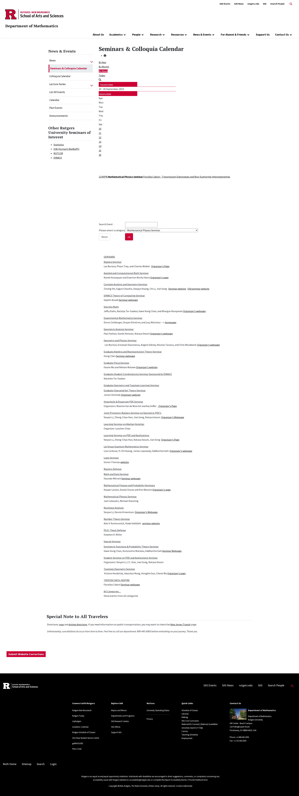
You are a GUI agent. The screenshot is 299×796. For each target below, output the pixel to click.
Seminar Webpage (172, 550)
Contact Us (282, 34)
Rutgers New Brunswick (81, 710)
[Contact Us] (291, 35)
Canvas (185, 731)
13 (100, 141)
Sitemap (26, 764)
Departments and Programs (122, 716)
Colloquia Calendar (60, 76)
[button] (91, 61)
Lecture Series (57, 84)
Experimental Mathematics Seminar (123, 318)
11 (100, 133)
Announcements (58, 115)
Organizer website (130, 394)
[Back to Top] (292, 788)
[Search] (100, 79)
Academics (116, 34)
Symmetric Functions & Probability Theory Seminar (131, 546)
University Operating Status (158, 710)
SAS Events (225, 3)
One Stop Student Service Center (85, 738)
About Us (98, 34)
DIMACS (58, 157)
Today (102, 75)
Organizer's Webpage (172, 417)
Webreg (185, 717)
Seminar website (177, 288)
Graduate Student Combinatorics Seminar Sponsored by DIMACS (138, 374)
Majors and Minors (119, 710)
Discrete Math (111, 306)
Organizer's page (159, 277)
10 (100, 128)
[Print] (105, 55)
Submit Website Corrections (26, 654)
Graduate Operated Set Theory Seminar (125, 390)
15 (100, 150)
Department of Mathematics (31, 25)
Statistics (59, 144)
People (136, 34)
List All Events (57, 92)
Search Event (106, 224)
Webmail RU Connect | (191, 724)
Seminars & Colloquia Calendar (68, 68)
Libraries (185, 713)
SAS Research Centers (120, 721)
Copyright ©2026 (116, 786)
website (124, 462)
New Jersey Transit (180, 624)
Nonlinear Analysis (114, 507)
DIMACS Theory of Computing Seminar (124, 295)
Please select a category (112, 230)
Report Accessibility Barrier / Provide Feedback (184, 780)
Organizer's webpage (194, 311)
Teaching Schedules (190, 734)
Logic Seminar (111, 457)
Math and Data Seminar (116, 474)
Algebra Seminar (112, 261)
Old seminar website (198, 288)
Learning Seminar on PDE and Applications (126, 435)
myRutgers (76, 721)
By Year (102, 62)
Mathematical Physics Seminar (120, 496)
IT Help (200, 728)
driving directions (78, 624)
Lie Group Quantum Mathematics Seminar (126, 446)
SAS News (239, 3)
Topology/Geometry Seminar (119, 569)
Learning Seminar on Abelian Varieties (124, 424)
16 (100, 154)
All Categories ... (112, 591)
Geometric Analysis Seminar (119, 329)
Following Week (105, 94)
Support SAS (116, 732)
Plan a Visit (76, 749)
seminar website (151, 523)
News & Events (202, 34)
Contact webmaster (184, 786)
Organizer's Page (160, 266)
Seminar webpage (128, 299)
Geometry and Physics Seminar (120, 340)
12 (100, 137)
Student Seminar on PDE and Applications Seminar (131, 557)
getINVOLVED (77, 743)
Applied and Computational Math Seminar (126, 273)
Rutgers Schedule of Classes (83, 732)
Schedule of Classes (190, 710)
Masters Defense (112, 469)
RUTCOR (58, 153)
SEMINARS (109, 256)
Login (53, 764)
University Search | (189, 728)
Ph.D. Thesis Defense (115, 530)
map (61, 624)
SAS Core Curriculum (190, 721)
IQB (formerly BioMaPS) (66, 149)
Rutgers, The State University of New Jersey (141, 786)
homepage (170, 322)
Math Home (9, 764)
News (52, 60)
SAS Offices (115, 727)
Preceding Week (106, 84)
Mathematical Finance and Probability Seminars (129, 485)
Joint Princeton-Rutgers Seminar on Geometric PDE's (132, 412)
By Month (104, 66)
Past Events (55, 108)
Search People (277, 3)
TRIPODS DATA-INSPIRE (117, 580)
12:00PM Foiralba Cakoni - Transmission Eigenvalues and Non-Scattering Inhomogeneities (164, 176)
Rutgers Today (78, 716)
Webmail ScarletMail (209, 724)
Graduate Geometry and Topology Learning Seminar (131, 385)
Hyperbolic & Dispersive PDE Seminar (123, 401)
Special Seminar (112, 541)
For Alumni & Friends (233, 34)
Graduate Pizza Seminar (116, 362)
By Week (103, 71)
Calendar (54, 100)
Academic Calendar (80, 727)
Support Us (263, 34)
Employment (187, 738)
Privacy (150, 719)
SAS (264, 3)
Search (41, 764)
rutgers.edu (253, 3)
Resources (177, 34)
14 (100, 146)
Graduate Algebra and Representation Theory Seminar (133, 351)
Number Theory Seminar (117, 519)
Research (155, 34)
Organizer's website (146, 367)
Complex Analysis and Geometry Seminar (125, 284)
